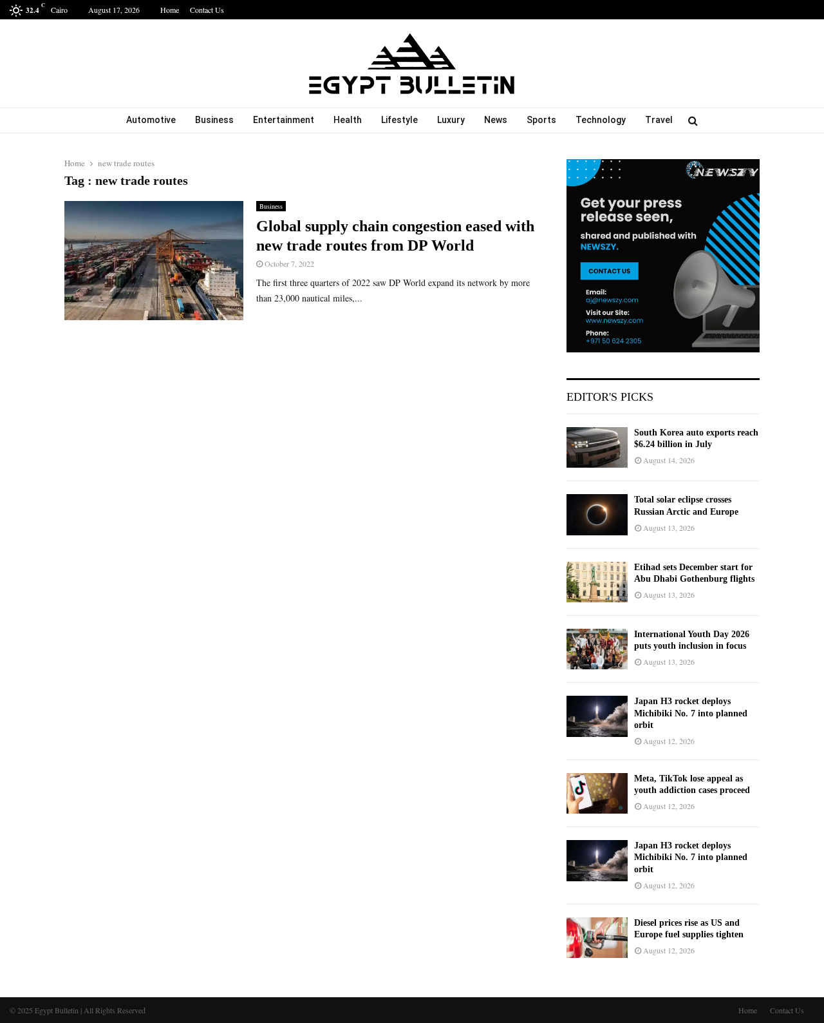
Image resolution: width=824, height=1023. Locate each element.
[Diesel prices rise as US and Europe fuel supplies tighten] (597, 937)
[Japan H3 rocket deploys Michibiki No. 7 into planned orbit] (597, 716)
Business (214, 120)
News (495, 120)
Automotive (151, 120)
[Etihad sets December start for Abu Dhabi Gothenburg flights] (597, 582)
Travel (659, 120)
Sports (541, 120)
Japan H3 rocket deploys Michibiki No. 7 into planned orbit (690, 712)
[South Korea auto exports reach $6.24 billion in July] (597, 447)
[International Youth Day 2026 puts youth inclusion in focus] (597, 649)
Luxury (451, 120)
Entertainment (283, 120)
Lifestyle (399, 120)
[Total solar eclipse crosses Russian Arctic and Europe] (597, 514)
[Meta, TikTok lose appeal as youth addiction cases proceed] (597, 793)
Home (169, 10)
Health (347, 120)
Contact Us (207, 10)
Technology (601, 120)
